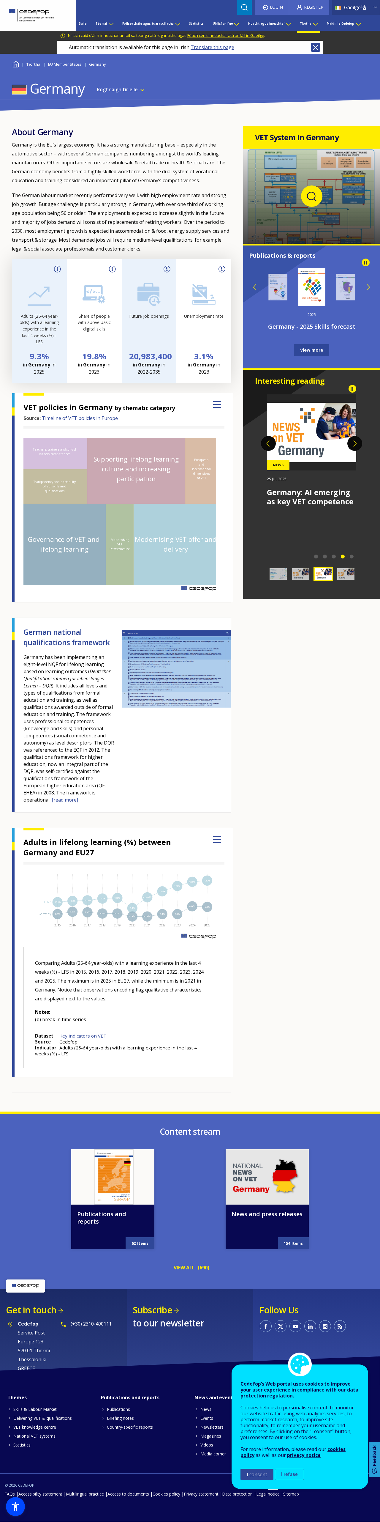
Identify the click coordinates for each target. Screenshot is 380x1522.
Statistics (22, 1445)
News (205, 1409)
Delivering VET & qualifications (42, 1418)
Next (368, 287)
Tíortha (33, 64)
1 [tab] (316, 557)
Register (313, 7)
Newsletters (212, 1427)
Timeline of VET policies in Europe (80, 418)
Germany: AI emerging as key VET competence (310, 496)
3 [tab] (334, 557)
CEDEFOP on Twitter (280, 1326)
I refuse (289, 1474)
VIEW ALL (184, 1267)
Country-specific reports (130, 1427)
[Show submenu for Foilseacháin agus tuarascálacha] (177, 23)
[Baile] (33, 15)
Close (315, 47)
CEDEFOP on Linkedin (310, 1326)
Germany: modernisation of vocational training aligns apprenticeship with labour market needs (307, 515)
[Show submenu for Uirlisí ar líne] (236, 23)
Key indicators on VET (82, 1036)
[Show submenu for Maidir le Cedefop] (358, 23)
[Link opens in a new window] (311, 232)
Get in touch (31, 1310)
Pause (366, 262)
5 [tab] (352, 557)
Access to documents (128, 1494)
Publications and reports (101, 1217)
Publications (118, 1409)
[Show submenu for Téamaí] (110, 23)
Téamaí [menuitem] (101, 23)
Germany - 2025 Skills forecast (311, 326)
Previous (255, 287)
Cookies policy (166, 1494)
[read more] (65, 800)
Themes (17, 1397)
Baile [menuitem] (82, 23)
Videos (206, 1445)
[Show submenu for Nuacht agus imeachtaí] (288, 23)
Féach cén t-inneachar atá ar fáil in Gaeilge (225, 35)
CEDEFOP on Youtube (295, 1326)
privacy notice (304, 1455)
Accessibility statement (40, 1494)
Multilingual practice (85, 1494)
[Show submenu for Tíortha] (315, 23)
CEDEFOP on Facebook (266, 1326)
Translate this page (212, 47)
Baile (15, 63)
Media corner (213, 1454)
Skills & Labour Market (35, 1409)
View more (311, 350)
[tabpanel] (311, 450)
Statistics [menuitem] (196, 23)
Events (206, 1418)
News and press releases (267, 1214)
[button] (15, 1506)
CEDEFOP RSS (340, 1326)
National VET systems (34, 1436)
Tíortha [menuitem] (305, 23)
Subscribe (152, 1310)
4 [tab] (343, 557)
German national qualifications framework (66, 637)
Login (276, 7)
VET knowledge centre (34, 1427)
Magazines (210, 1436)
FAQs (9, 1494)
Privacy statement (201, 1494)
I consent (257, 1474)
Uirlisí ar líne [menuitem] (223, 23)
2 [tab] (325, 557)
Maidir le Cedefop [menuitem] (340, 23)
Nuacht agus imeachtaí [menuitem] (266, 23)
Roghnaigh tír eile (117, 89)
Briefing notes (120, 1418)
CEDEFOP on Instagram (325, 1326)
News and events (214, 1397)
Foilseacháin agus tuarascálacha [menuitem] (148, 23)
